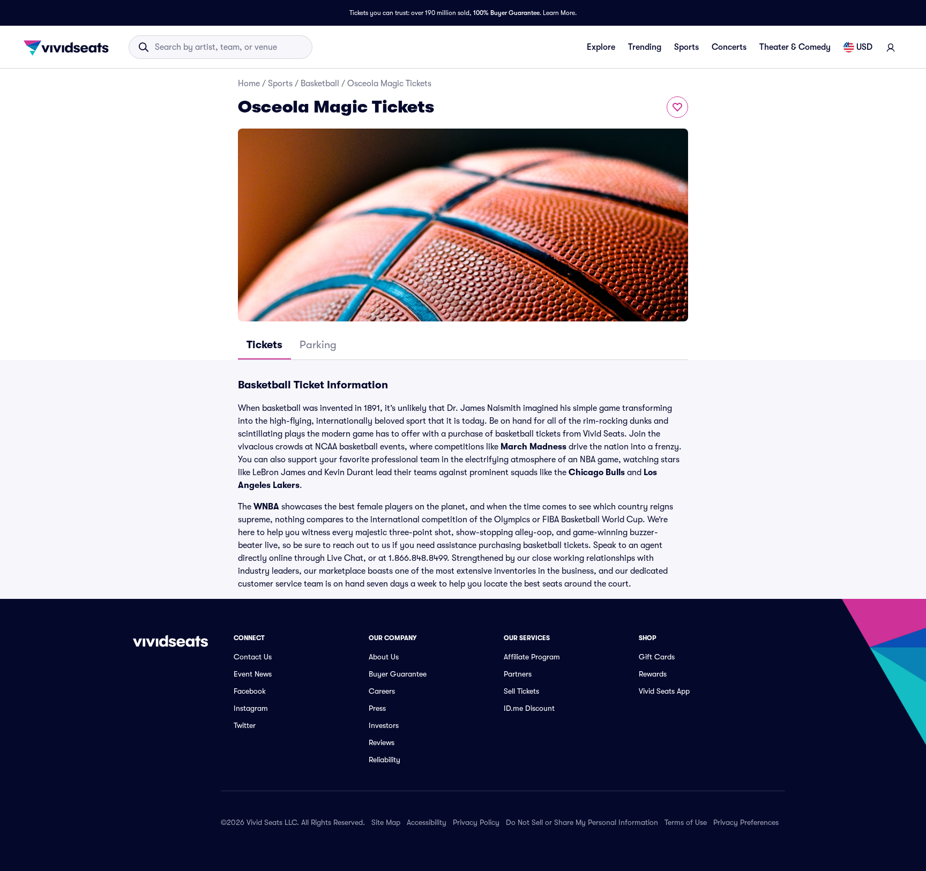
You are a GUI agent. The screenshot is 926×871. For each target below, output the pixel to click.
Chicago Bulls (597, 472)
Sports (686, 47)
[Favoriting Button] (677, 107)
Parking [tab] (318, 345)
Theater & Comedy (795, 47)
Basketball (320, 83)
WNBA (266, 507)
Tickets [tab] (264, 345)
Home (249, 83)
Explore (601, 47)
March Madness (533, 447)
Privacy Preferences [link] (746, 822)
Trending (644, 47)
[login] (890, 47)
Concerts (729, 47)
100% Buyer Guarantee (506, 13)
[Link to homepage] (69, 47)
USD (864, 47)
